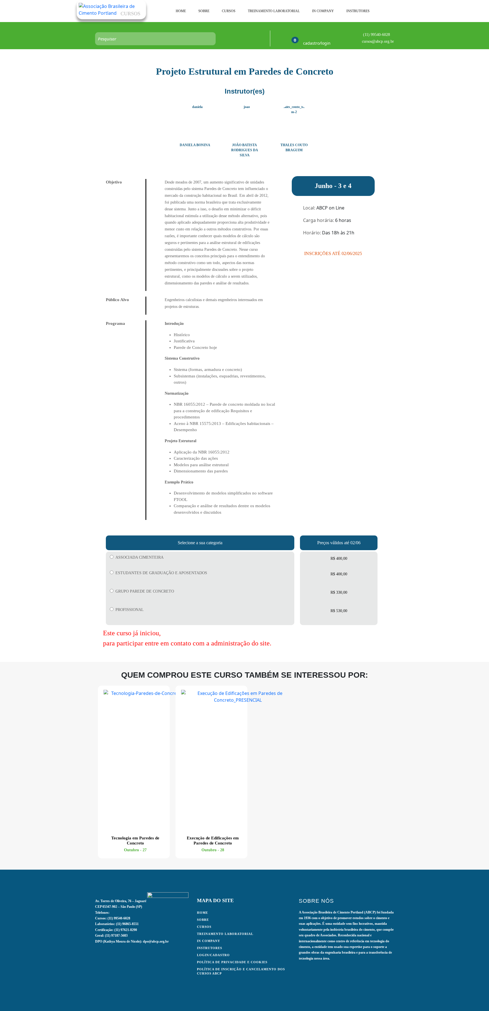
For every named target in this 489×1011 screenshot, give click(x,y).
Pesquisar (208, 38)
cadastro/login (317, 43)
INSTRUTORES (358, 11)
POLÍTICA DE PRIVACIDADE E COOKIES (232, 962)
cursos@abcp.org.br (378, 41)
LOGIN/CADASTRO (213, 955)
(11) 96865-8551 (127, 924)
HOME (181, 11)
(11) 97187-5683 (116, 935)
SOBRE (203, 11)
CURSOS (228, 11)
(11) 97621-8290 (125, 930)
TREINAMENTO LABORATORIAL (274, 11)
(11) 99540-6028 (376, 35)
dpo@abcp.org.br (156, 941)
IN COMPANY (323, 11)
